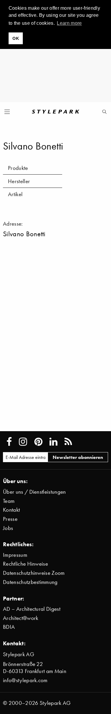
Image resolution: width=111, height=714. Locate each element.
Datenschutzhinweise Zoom (34, 572)
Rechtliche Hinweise (25, 563)
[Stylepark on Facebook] (9, 442)
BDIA (9, 626)
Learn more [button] (69, 23)
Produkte (18, 168)
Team (9, 501)
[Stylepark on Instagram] (22, 442)
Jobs (8, 528)
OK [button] (15, 38)
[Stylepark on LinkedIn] (53, 442)
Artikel (15, 194)
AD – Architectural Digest (31, 608)
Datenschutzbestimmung (30, 582)
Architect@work (20, 618)
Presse (10, 519)
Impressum (15, 554)
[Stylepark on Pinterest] (38, 442)
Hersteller (19, 181)
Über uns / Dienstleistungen (34, 491)
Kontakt (11, 509)
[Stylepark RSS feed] (68, 442)
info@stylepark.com (25, 680)
